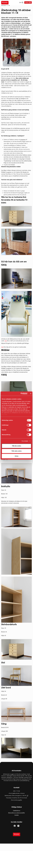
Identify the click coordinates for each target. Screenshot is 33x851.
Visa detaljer (25, 441)
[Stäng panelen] (30, 393)
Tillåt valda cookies (16, 451)
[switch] (29, 425)
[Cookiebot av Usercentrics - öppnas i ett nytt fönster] (20, 394)
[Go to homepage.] (5, 2)
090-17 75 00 (16, 791)
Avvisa (16, 456)
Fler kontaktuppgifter (16, 800)
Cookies (17, 815)
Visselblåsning (16, 810)
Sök (20, 2)
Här (6, 341)
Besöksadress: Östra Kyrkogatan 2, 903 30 (15, 795)
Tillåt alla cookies (16, 446)
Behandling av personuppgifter (16, 812)
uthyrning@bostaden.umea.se (16, 793)
